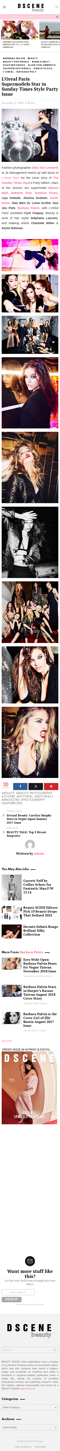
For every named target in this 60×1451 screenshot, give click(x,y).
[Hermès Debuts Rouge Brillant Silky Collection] (12, 932)
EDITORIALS (44, 796)
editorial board (27, 1388)
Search (55, 1350)
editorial (25, 796)
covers (9, 796)
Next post (7, 1041)
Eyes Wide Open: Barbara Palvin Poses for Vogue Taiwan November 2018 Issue (40, 965)
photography (33, 800)
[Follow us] (57, 17)
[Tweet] (35, 786)
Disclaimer (40, 1447)
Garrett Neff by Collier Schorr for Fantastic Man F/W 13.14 (38, 886)
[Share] (20, 786)
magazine (11, 800)
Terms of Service (22, 1447)
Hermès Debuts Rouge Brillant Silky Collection (40, 930)
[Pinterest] (51, 786)
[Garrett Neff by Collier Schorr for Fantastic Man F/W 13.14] (12, 887)
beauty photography (35, 793)
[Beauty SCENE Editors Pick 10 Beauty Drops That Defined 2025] (12, 912)
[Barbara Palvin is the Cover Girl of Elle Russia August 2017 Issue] (12, 1018)
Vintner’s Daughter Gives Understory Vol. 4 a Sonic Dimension (16, 44)
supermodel (13, 803)
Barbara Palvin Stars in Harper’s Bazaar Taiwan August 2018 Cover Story (39, 992)
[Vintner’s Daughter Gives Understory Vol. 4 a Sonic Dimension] (19, 30)
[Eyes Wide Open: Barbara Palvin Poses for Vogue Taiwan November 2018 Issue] (12, 964)
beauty (9, 793)
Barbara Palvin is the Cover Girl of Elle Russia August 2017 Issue (40, 1020)
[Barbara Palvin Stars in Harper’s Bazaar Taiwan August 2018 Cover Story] (12, 991)
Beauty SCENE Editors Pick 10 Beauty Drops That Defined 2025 (40, 911)
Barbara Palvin (31, 952)
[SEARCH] (57, 7)
